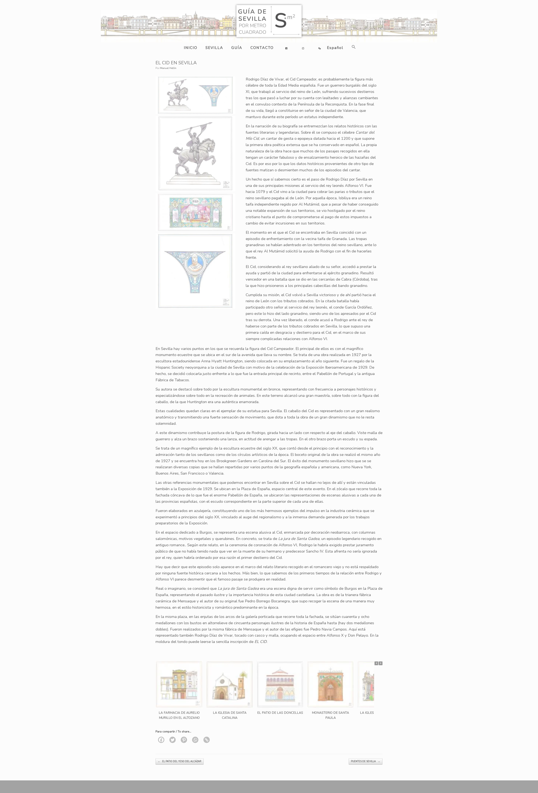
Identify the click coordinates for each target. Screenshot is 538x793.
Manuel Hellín (168, 68)
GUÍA (236, 47)
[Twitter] (172, 740)
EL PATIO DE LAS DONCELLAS (280, 713)
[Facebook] (161, 740)
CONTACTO (262, 47)
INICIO (190, 47)
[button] (353, 47)
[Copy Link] (206, 740)
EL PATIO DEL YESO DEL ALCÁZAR (179, 761)
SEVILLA (214, 47)
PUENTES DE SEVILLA (365, 761)
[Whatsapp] (195, 740)
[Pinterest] (184, 740)
